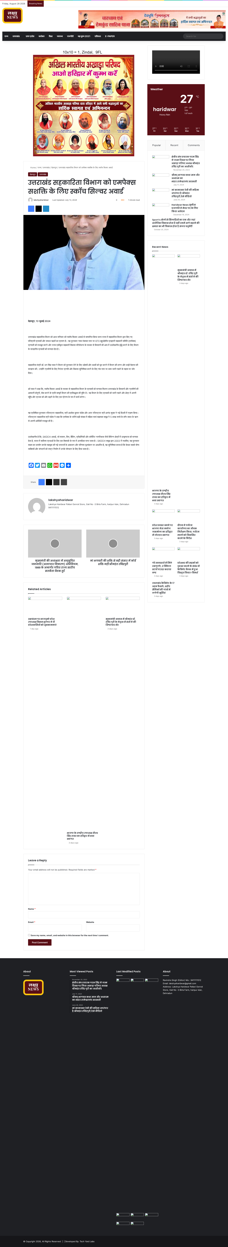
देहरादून (54, 167)
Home (33, 167)
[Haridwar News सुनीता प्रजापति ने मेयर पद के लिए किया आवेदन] (160, 209)
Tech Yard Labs (87, 1241)
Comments (194, 145)
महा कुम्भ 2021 (84, 36)
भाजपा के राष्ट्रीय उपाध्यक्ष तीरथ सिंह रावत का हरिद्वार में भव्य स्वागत (82, 835)
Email (31, 922)
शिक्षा (51, 36)
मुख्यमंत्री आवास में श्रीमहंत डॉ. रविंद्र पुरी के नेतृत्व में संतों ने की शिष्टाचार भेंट (121, 621)
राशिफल (98, 36)
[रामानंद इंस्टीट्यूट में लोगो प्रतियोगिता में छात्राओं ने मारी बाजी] (137, 1225)
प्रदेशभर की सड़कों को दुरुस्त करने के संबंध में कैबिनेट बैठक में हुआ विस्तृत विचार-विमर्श (188, 567)
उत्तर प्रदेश (30, 36)
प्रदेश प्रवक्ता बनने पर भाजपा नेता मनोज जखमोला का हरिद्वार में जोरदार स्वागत (162, 530)
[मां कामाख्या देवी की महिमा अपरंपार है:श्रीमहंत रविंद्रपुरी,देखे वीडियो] (160, 194)
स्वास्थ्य (60, 36)
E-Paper (110, 36)
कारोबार (42, 36)
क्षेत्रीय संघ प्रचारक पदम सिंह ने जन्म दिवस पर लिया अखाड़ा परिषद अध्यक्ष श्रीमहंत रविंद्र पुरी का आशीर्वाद (186, 161)
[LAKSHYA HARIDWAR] (12, 15)
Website (90, 922)
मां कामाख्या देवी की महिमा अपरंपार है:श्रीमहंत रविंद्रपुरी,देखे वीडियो (185, 193)
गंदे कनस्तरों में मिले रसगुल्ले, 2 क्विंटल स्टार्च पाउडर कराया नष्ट (162, 567)
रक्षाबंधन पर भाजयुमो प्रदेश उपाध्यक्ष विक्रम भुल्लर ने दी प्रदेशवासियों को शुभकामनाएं (42, 621)
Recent (174, 145)
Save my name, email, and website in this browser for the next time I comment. (70, 935)
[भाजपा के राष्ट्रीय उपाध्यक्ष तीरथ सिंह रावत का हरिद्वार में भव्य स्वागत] (84, 713)
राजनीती (70, 36)
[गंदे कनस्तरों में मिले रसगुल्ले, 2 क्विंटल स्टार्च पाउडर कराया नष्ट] (163, 553)
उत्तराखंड (16, 36)
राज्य (6, 36)
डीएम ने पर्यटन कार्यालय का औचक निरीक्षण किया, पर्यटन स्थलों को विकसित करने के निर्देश (188, 532)
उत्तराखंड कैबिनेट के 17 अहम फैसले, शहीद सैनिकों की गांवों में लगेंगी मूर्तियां (163, 588)
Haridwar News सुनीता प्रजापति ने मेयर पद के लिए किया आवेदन (185, 208)
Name (32, 909)
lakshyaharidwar (41, 200)
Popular (156, 145)
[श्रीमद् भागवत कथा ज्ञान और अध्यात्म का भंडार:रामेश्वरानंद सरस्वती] (160, 179)
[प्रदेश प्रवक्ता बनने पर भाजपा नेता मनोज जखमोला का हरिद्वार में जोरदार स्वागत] (163, 515)
